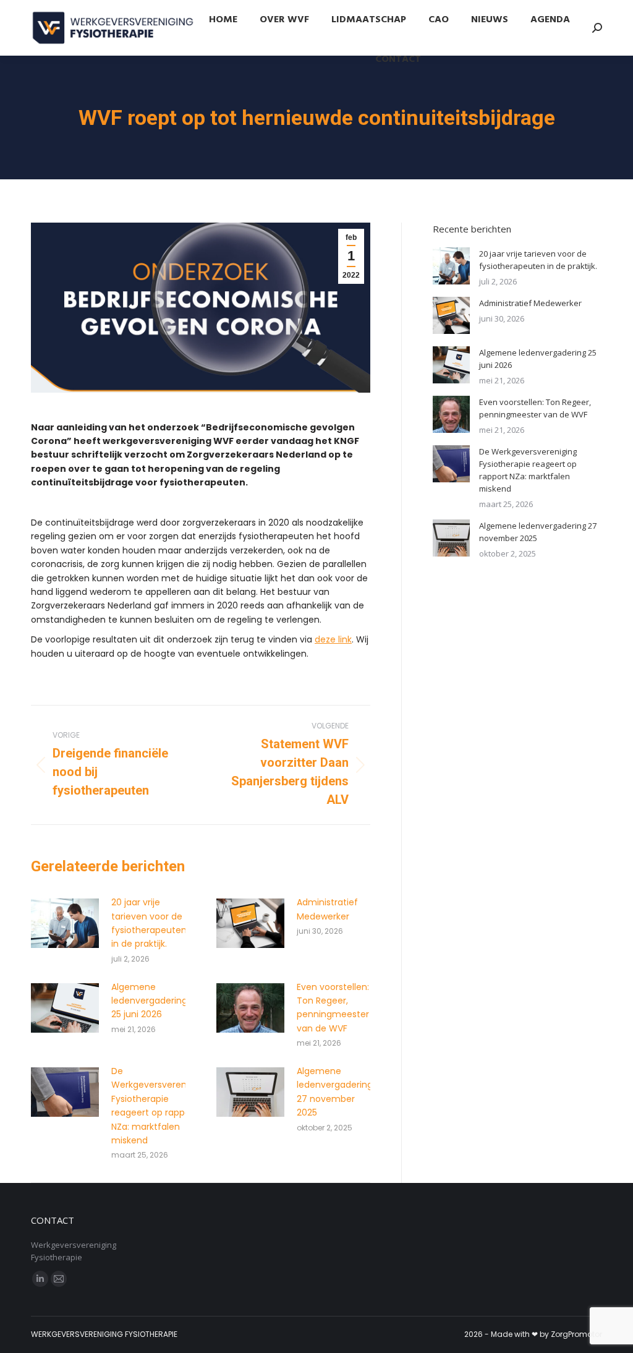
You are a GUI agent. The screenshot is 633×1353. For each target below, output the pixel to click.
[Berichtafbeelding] (65, 923)
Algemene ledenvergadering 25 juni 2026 (149, 1001)
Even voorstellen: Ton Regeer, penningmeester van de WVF (333, 1008)
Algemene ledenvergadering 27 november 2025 (335, 1092)
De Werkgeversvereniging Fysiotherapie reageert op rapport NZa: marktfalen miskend (159, 1105)
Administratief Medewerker (327, 909)
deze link (333, 639)
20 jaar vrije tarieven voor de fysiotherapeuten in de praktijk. (149, 923)
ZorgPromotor (576, 1334)
